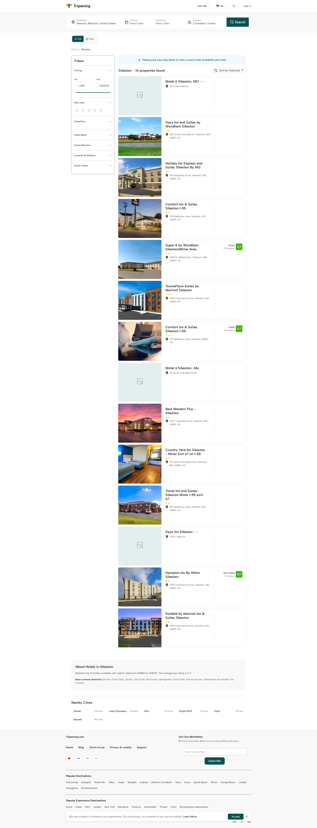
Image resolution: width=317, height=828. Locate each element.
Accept (236, 816)
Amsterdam (150, 807)
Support (142, 747)
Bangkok (132, 782)
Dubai (79, 807)
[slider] (74, 93)
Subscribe (215, 760)
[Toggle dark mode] (234, 6)
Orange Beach (227, 782)
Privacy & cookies (121, 747)
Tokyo (111, 782)
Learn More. (190, 816)
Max (98, 79)
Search (240, 22)
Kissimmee (72, 782)
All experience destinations (194, 807)
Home (74, 49)
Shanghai (86, 782)
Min (76, 79)
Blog (81, 747)
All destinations (89, 788)
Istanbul (144, 782)
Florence (136, 807)
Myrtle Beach (201, 782)
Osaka (121, 782)
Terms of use (97, 747)
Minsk (214, 782)
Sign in (247, 6)
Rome (69, 807)
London (243, 782)
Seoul (178, 782)
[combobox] (227, 70)
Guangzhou (72, 788)
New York (110, 807)
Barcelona (123, 807)
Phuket (163, 807)
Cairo (173, 807)
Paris (87, 807)
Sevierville (99, 782)
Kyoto (187, 782)
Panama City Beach (161, 782)
